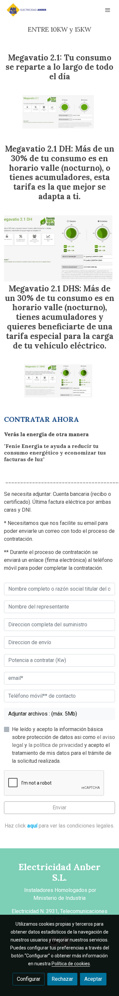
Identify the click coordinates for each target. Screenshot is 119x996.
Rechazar (62, 979)
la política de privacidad (56, 745)
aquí (32, 826)
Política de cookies (71, 963)
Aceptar (93, 979)
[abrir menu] (108, 10)
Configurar (28, 979)
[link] (26, 10)
